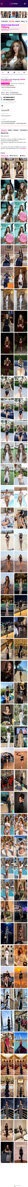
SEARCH (17, 21)
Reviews (16, 130)
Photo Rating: (6, 35)
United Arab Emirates (13, 29)
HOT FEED (11, 21)
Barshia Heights (12, 79)
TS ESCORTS (4, 21)
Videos (23, 21)
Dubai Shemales (5, 30)
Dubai (3, 79)
